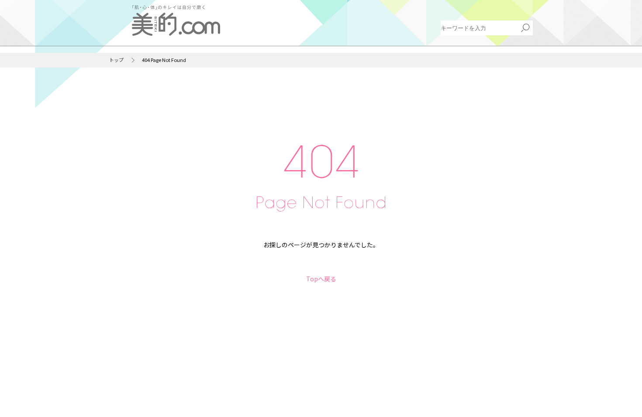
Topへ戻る (321, 279)
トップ (116, 60)
